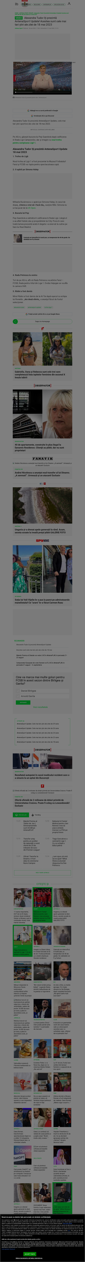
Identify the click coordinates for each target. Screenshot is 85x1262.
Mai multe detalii (67, 1223)
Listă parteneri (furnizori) (8, 1249)
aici (69, 1230)
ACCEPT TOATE (30, 1254)
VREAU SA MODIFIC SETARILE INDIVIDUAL (29, 1258)
